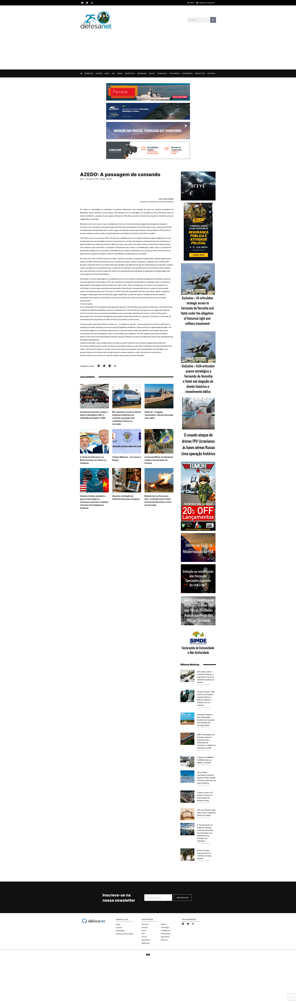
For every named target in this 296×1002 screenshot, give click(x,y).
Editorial (211, 73)
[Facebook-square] (82, 3)
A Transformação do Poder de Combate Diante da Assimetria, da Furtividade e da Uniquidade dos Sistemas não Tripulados (205, 833)
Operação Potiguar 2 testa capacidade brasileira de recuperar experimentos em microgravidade (206, 720)
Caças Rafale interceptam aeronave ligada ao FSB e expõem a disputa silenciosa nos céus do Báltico (206, 777)
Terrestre (89, 73)
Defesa (152, 73)
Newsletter (200, 73)
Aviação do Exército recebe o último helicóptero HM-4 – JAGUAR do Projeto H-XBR (94, 415)
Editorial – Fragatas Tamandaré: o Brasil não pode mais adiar (159, 415)
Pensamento (187, 73)
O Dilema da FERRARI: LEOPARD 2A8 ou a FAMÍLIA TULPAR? (205, 760)
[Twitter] (87, 3)
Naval (107, 73)
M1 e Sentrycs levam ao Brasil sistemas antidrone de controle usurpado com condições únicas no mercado (126, 418)
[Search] (213, 20)
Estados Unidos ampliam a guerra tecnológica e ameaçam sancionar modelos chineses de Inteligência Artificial (94, 502)
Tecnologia (162, 73)
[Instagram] (92, 3)
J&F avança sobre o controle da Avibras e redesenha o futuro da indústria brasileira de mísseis (205, 677)
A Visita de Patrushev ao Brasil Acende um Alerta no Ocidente (93, 460)
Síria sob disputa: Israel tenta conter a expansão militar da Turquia (206, 812)
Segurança (142, 73)
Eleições (102, 179)
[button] (98, 366)
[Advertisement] (148, 47)
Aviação (99, 73)
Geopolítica (130, 73)
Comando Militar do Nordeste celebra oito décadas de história (159, 460)
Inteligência (174, 73)
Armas (120, 73)
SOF (113, 73)
